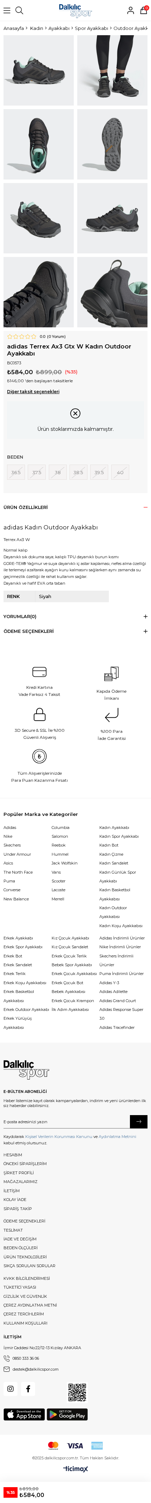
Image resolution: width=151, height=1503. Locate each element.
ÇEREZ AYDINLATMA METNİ (30, 1305)
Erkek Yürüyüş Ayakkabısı (18, 1023)
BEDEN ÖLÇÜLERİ (21, 1247)
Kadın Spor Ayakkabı (119, 836)
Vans (56, 872)
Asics (8, 863)
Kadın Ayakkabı (114, 827)
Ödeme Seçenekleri (29, 631)
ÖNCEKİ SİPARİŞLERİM (25, 1163)
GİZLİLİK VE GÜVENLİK (25, 1296)
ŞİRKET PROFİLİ (19, 1172)
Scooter (58, 881)
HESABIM (13, 1154)
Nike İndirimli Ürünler (120, 946)
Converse (12, 889)
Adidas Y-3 (109, 982)
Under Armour (17, 854)
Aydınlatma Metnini (117, 1136)
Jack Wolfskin (65, 863)
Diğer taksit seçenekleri (33, 391)
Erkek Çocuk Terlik (69, 956)
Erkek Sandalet (18, 964)
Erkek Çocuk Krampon (73, 1000)
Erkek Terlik (15, 973)
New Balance (16, 899)
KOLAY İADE (15, 1199)
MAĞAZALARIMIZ (21, 1181)
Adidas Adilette (113, 991)
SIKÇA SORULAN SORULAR (29, 1265)
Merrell (58, 899)
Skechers (12, 845)
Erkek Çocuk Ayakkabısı (74, 973)
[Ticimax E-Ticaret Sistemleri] (75, 1469)
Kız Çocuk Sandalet (70, 946)
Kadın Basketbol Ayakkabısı (114, 894)
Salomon (60, 836)
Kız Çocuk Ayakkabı (70, 938)
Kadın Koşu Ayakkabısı (121, 925)
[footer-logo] (26, 1070)
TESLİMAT (13, 1230)
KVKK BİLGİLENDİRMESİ (27, 1278)
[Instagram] (11, 1389)
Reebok (59, 845)
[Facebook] (28, 1389)
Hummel (60, 854)
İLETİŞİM (12, 1190)
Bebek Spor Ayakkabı (72, 964)
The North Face (18, 872)
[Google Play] (67, 1414)
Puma (9, 881)
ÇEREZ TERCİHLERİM (24, 1314)
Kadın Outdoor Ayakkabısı (113, 912)
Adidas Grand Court (117, 1000)
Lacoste (58, 889)
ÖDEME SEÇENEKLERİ (24, 1221)
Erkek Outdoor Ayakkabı (26, 1009)
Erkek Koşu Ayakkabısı (25, 982)
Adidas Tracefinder (116, 1027)
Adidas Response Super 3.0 (121, 1014)
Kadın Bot (108, 845)
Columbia (61, 827)
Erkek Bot (13, 956)
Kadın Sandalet (113, 863)
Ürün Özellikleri (26, 507)
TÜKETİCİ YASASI (20, 1287)
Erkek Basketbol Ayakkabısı (19, 996)
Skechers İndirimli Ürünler (116, 960)
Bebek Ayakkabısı (68, 991)
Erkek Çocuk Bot (67, 982)
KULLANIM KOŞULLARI (25, 1323)
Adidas (10, 827)
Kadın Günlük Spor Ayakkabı (117, 876)
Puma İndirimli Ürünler (121, 973)
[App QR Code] (77, 1392)
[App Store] (24, 1414)
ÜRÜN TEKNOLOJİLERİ (25, 1256)
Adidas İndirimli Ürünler (122, 938)
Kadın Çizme (111, 854)
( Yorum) (56, 336)
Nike (8, 836)
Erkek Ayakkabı (18, 938)
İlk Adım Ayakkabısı (70, 1009)
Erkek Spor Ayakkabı (23, 946)
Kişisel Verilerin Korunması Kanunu (58, 1136)
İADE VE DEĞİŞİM (20, 1239)
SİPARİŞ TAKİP (18, 1208)
